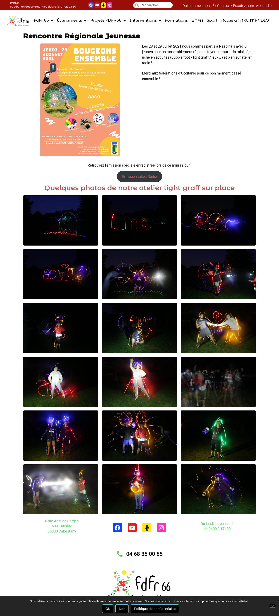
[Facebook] (91, 5)
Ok (108, 609)
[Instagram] (161, 527)
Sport (212, 20)
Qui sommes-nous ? (198, 5)
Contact (223, 5)
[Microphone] (103, 5)
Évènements (69, 20)
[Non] (272, 606)
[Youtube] (97, 5)
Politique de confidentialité (155, 609)
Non (122, 609)
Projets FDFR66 (105, 20)
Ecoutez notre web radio (252, 5)
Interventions (143, 20)
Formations (176, 20)
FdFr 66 (41, 20)
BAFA (197, 20)
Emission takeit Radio (139, 176)
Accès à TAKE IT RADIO (245, 20)
